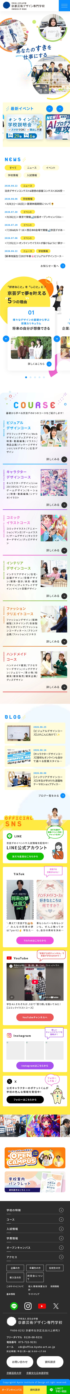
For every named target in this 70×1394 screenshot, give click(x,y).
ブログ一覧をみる (49, 795)
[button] (49, 108)
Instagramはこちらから (35, 1065)
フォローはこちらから (25, 1099)
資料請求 (50, 1362)
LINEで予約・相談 (61, 1389)
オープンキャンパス (12, 1389)
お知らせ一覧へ (50, 266)
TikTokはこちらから (35, 940)
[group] (24, 127)
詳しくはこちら (36, 363)
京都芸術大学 (14, 1373)
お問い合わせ (20, 1362)
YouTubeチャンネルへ (35, 1017)
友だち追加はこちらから (25, 856)
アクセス (12, 1257)
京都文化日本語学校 (37, 1373)
